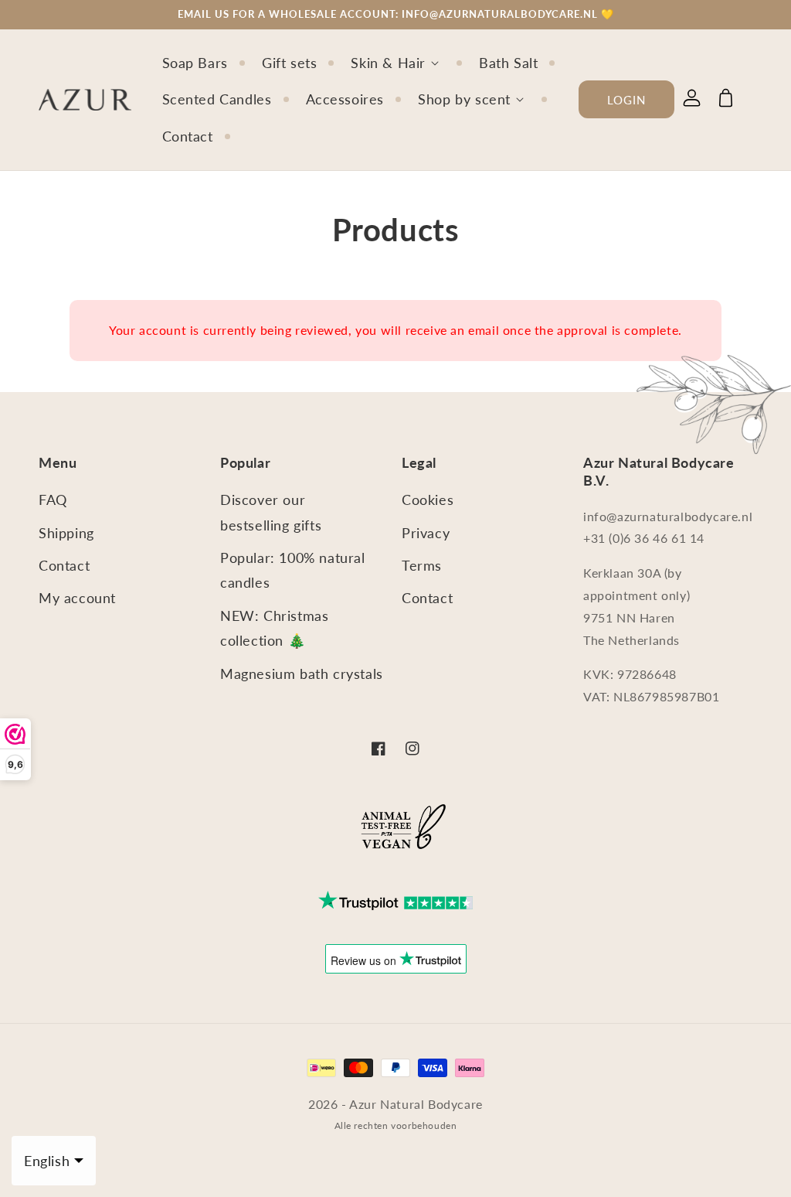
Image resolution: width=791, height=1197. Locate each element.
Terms (422, 565)
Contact (64, 565)
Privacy (426, 532)
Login (626, 100)
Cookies (427, 499)
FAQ (53, 499)
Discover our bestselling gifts (270, 512)
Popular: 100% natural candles (292, 570)
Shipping (66, 532)
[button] (405, 63)
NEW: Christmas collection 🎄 (274, 628)
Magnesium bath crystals (301, 673)
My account (77, 597)
